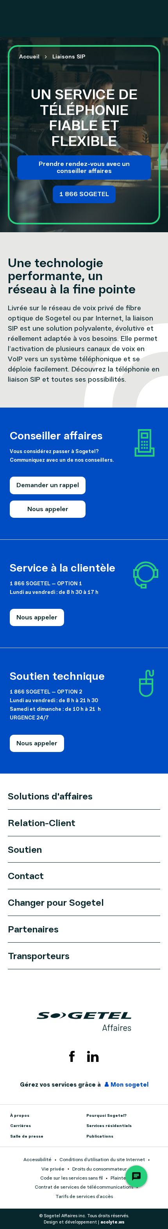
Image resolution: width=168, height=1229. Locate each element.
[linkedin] (93, 1056)
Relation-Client (41, 822)
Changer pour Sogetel (56, 902)
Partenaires (33, 929)
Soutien (25, 849)
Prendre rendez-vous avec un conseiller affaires (84, 167)
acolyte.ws (112, 1222)
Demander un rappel (47, 485)
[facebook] (72, 1056)
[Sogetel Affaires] (84, 1021)
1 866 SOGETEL (84, 193)
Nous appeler (47, 508)
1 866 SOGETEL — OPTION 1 (46, 583)
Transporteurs (39, 955)
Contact (26, 875)
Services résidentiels (109, 1125)
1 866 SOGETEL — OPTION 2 (46, 691)
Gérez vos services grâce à (84, 1084)
